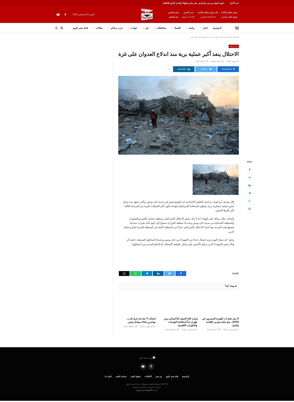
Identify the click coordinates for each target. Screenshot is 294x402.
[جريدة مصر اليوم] (147, 14)
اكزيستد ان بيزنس (144, 390)
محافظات (161, 27)
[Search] (62, 28)
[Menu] (237, 28)
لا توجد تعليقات (215, 61)
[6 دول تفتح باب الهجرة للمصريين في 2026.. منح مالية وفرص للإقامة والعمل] (220, 304)
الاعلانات (148, 376)
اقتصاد (177, 27)
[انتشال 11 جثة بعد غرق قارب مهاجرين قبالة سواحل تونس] (137, 304)
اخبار (205, 27)
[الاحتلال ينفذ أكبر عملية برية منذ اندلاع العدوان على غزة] (178, 115)
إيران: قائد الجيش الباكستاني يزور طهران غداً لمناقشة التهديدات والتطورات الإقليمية (180, 322)
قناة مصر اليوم (80, 27)
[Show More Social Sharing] (169, 69)
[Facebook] (250, 170)
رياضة (192, 27)
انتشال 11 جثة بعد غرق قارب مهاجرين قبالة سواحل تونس (141, 320)
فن (146, 27)
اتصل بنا (108, 376)
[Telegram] (250, 193)
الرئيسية (217, 27)
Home (236, 37)
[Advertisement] (32, 67)
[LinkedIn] (250, 185)
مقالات (99, 27)
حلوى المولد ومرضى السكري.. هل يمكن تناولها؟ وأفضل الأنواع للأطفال (193, 3)
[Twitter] (250, 177)
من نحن (159, 376)
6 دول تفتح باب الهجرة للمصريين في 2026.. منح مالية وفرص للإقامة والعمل (220, 322)
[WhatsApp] (250, 201)
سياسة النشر (121, 376)
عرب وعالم (117, 27)
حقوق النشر (135, 376)
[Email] (250, 209)
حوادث (134, 27)
